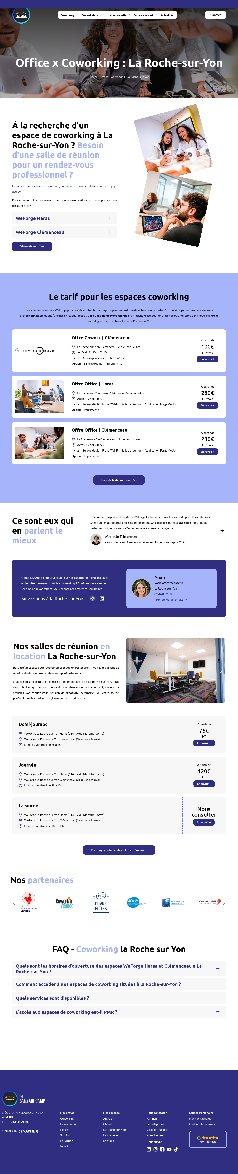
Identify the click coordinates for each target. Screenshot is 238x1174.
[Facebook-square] (162, 1149)
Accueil (93, 77)
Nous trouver (155, 1135)
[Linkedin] (102, 598)
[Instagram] (92, 598)
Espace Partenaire (201, 1112)
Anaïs (160, 577)
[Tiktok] (176, 1149)
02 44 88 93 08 (163, 594)
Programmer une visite (168, 599)
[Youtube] (169, 1149)
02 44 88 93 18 (18, 1122)
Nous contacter (156, 1112)
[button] (64, 218)
